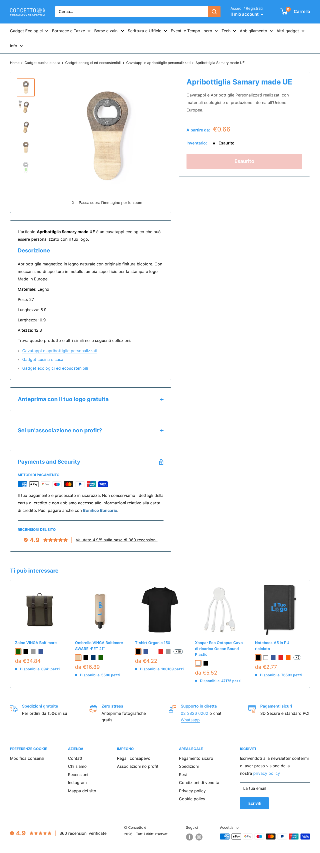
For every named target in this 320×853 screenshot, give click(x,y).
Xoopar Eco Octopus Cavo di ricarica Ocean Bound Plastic (219, 648)
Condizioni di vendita (199, 782)
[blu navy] (93, 657)
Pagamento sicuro (196, 758)
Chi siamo (77, 766)
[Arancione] (288, 657)
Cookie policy (192, 798)
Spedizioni (189, 766)
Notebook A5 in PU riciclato (272, 645)
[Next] (310, 634)
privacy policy (266, 773)
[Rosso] (280, 657)
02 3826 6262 (194, 713)
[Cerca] (214, 11)
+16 (178, 651)
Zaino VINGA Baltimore (36, 642)
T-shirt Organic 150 (152, 642)
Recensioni (78, 774)
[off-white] (153, 651)
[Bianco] (198, 663)
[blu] (40, 651)
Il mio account (245, 14)
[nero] (26, 651)
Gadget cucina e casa (42, 62)
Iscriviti (254, 803)
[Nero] (206, 663)
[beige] (78, 657)
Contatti (76, 758)
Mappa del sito (82, 790)
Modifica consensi (27, 758)
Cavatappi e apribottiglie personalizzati (158, 62)
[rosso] (160, 651)
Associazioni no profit (137, 766)
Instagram (77, 782)
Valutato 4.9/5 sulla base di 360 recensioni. (117, 539)
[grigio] (33, 651)
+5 (297, 657)
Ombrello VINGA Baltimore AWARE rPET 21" (99, 645)
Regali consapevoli (134, 758)
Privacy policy (192, 790)
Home (15, 62)
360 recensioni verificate (83, 833)
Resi (183, 774)
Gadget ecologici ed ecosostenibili (93, 62)
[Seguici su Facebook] (189, 837)
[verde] (18, 651)
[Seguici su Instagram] (199, 837)
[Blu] (273, 657)
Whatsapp (190, 719)
